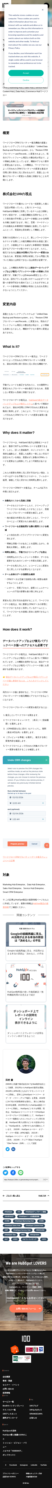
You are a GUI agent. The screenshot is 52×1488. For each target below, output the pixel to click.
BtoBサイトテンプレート (13, 1406)
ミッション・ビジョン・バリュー (15, 1445)
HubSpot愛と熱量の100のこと (15, 1437)
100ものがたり (35, 1410)
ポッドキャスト (9, 1455)
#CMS (41, 1221)
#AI (19, 1212)
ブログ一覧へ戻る (13, 1196)
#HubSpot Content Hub (34, 1225)
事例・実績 (7, 1381)
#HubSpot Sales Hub (12, 1225)
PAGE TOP (42, 1196)
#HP (6, 1230)
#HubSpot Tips (10, 1235)
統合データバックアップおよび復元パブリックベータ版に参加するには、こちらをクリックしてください (26, 681)
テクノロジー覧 (9, 1410)
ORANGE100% (35, 1414)
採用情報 (6, 1393)
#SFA (44, 1239)
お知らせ (33, 1418)
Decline (26, 80)
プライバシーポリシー (11, 1473)
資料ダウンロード (10, 1418)
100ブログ (33, 1406)
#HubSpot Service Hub (22, 1230)
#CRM (7, 1221)
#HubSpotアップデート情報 (36, 1212)
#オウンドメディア (30, 1239)
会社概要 (6, 1377)
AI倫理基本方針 (31, 1477)
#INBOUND (40, 1230)
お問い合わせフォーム (26, 1308)
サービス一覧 (8, 1402)
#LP (6, 1239)
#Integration (34, 1235)
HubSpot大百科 (9, 1431)
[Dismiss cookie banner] (43, 10)
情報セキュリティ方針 (34, 1473)
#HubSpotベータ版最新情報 (29, 1216)
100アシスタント (10, 1414)
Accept (26, 73)
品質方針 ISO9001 (9, 1477)
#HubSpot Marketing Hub (24, 1221)
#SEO (15, 1239)
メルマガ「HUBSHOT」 (13, 1451)
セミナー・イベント (11, 1385)
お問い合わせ (8, 1389)
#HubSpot (8, 1212)
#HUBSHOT (9, 1216)
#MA (23, 1235)
